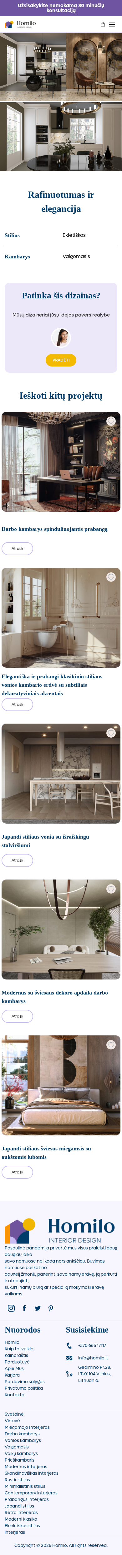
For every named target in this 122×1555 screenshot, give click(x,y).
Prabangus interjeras (27, 1500)
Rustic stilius (17, 1480)
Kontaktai (15, 1395)
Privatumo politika (24, 1388)
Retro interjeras (21, 1513)
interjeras (15, 1532)
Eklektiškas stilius (22, 1526)
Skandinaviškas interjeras (31, 1473)
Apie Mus (14, 1369)
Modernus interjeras (26, 1467)
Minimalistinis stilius (25, 1486)
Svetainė (14, 1414)
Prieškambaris (19, 1460)
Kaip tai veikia (19, 1349)
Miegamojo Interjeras (27, 1427)
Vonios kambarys (23, 1440)
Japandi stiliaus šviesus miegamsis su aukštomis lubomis (46, 1152)
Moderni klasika (21, 1519)
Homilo (12, 1342)
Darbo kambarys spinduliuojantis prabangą (55, 529)
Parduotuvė (17, 1362)
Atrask (17, 548)
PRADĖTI (61, 360)
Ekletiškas (74, 235)
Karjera (12, 1375)
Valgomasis (76, 256)
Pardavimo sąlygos (25, 1382)
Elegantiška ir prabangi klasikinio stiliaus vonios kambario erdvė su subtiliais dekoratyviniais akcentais (52, 684)
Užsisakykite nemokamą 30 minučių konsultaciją (61, 8)
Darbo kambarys (22, 1434)
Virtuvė (12, 1421)
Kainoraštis (16, 1355)
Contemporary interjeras (31, 1493)
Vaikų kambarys (21, 1454)
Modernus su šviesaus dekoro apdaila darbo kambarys (55, 996)
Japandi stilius (19, 1506)
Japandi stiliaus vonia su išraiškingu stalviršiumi (45, 841)
